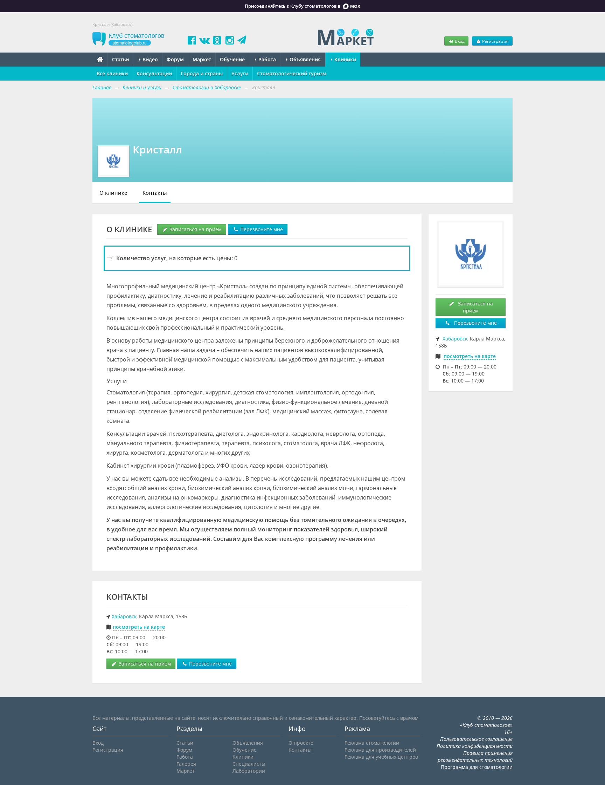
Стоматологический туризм (291, 73)
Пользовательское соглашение (476, 739)
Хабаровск (124, 616)
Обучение (232, 59)
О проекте (300, 742)
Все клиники (112, 73)
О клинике (113, 192)
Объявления (304, 59)
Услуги (239, 73)
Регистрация (495, 41)
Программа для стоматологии (477, 767)
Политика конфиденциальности (475, 746)
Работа (266, 59)
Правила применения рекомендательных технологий (475, 756)
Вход (459, 41)
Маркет (202, 59)
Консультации (154, 73)
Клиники (344, 59)
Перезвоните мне (261, 229)
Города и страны (202, 73)
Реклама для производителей (380, 749)
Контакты (154, 192)
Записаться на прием (195, 229)
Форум (175, 59)
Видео (149, 59)
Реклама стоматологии (372, 742)
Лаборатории (248, 770)
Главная (101, 87)
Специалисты (248, 763)
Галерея (186, 763)
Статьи (120, 59)
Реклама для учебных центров (381, 756)
